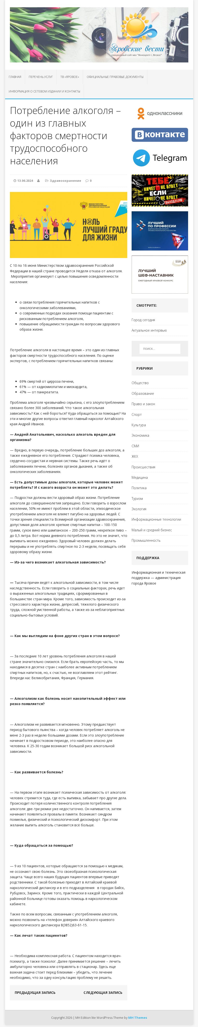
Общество (140, 382)
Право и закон (143, 404)
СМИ (135, 446)
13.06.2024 (25, 180)
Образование (143, 393)
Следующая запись (103, 992)
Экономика (140, 435)
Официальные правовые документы (115, 77)
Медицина (140, 477)
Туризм (137, 498)
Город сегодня (143, 320)
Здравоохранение (65, 180)
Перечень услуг (41, 77)
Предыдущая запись (35, 992)
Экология (139, 509)
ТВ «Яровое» (69, 77)
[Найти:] (159, 349)
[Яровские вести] (99, 35)
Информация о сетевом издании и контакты (44, 91)
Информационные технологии (156, 519)
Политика (139, 488)
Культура (139, 425)
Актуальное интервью (149, 330)
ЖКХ (135, 456)
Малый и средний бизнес (152, 530)
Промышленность (146, 540)
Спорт (137, 414)
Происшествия (143, 467)
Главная (15, 77)
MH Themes (137, 1017)
